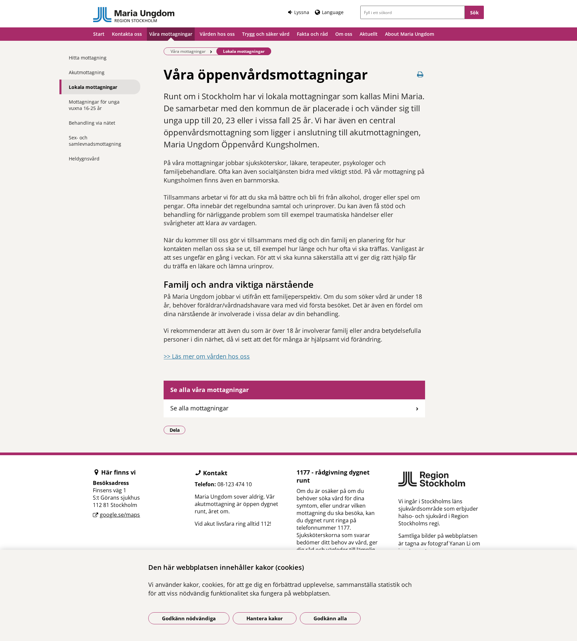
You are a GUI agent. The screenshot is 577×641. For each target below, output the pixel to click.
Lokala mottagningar (93, 87)
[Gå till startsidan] (134, 15)
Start (99, 34)
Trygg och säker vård (266, 34)
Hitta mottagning (88, 57)
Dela (177, 429)
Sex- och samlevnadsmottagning (95, 140)
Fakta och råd (312, 34)
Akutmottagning (87, 72)
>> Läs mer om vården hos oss (207, 356)
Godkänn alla (330, 618)
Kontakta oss (127, 34)
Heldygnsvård (84, 158)
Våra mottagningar (170, 34)
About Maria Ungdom (409, 34)
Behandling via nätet (92, 123)
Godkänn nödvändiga (189, 618)
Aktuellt (369, 34)
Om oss (343, 34)
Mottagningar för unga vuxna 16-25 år (94, 105)
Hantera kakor (264, 618)
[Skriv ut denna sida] (420, 74)
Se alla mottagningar (199, 408)
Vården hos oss (217, 34)
